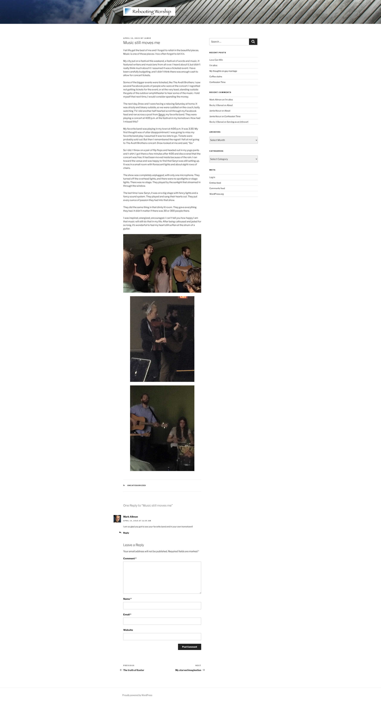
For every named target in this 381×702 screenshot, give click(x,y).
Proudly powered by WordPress (137, 695)
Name (127, 599)
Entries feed (215, 182)
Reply (126, 533)
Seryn (162, 114)
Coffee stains (215, 76)
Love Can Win (216, 60)
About (230, 105)
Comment (129, 558)
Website (128, 630)
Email (127, 614)
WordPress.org (216, 194)
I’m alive (213, 65)
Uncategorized (136, 485)
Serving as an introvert (237, 122)
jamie (147, 38)
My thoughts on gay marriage (223, 71)
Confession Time (217, 82)
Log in (212, 177)
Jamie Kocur (215, 110)
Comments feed (217, 188)
